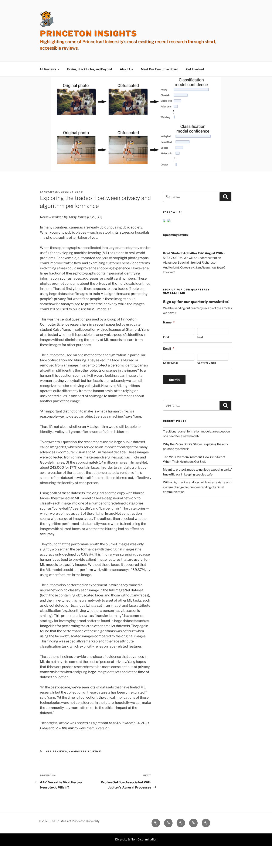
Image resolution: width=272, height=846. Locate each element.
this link (68, 728)
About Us (126, 69)
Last (200, 337)
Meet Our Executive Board (159, 69)
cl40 (79, 191)
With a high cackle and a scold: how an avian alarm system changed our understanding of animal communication (197, 487)
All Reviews (48, 69)
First (166, 337)
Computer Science (85, 751)
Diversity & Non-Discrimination (136, 839)
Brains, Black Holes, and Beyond (89, 69)
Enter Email (170, 362)
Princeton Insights (88, 33)
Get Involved (195, 69)
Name (169, 322)
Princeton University (85, 821)
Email (168, 348)
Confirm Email (206, 362)
